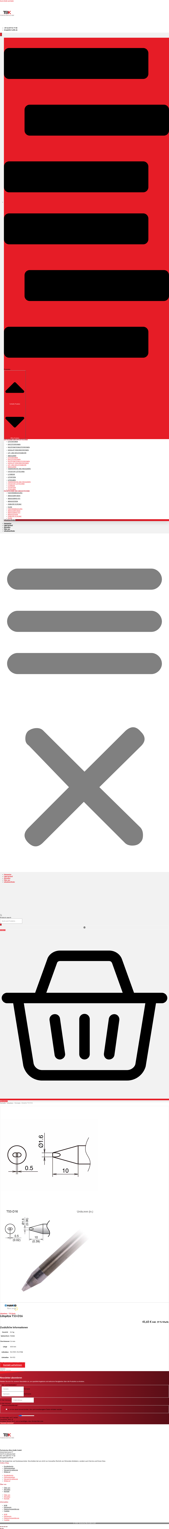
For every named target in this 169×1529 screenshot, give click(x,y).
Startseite (3, 1103)
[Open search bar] (1, 916)
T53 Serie (17, 1103)
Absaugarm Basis (14, 496)
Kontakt (6, 1491)
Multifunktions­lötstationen (19, 447)
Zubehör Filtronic (15, 504)
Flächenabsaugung (15, 493)
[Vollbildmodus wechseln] (3, 1526)
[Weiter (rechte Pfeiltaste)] (3, 1528)
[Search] (1, 925)
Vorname (27, 1389)
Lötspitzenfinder (9, 531)
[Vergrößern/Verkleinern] (1, 1526)
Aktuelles (7, 527)
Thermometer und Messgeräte (19, 469)
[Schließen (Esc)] (6, 1526)
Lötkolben (12, 480)
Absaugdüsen (13, 501)
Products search (5, 917)
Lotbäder (11, 474)
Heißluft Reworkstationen (18, 450)
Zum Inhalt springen (7, 1)
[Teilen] (4, 1526)
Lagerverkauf (8, 525)
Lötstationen (13, 441)
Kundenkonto (8, 1466)
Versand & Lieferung (11, 1470)
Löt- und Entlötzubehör (17, 453)
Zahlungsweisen (9, 1468)
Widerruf (7, 1472)
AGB (5, 1505)
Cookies (6, 1511)
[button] (84, 702)
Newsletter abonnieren (7, 1423)
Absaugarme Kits (14, 498)
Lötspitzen (12, 477)
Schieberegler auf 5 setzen (9, 1417)
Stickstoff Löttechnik (16, 471)
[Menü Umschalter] (1, 34)
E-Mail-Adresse (6, 1400)
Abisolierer (12, 456)
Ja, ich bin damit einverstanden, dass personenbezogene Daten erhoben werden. (34, 1409)
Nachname (27, 1394)
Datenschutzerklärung (11, 1509)
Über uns (7, 529)
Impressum (7, 1507)
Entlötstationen (14, 444)
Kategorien (7, 523)
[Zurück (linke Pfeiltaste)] (1, 1528)
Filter (10, 507)
